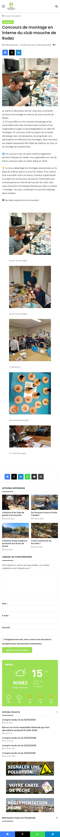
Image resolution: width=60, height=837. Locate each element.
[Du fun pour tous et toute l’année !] (44, 502)
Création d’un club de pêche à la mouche (13, 514)
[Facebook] (7, 476)
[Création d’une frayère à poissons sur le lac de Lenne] (15, 530)
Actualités (16, 16)
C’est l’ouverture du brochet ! (41, 542)
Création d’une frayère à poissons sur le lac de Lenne (14, 543)
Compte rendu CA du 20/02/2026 (19, 745)
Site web (6, 627)
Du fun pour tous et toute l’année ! (44, 514)
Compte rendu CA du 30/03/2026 (19, 738)
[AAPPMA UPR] (11, 6)
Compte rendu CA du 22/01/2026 (19, 753)
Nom (5, 603)
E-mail (5, 615)
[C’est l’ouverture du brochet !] (44, 530)
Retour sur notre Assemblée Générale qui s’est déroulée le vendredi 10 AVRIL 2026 (26, 729)
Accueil (7, 16)
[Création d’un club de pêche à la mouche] (15, 502)
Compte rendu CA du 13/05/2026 (19, 719)
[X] (14, 476)
